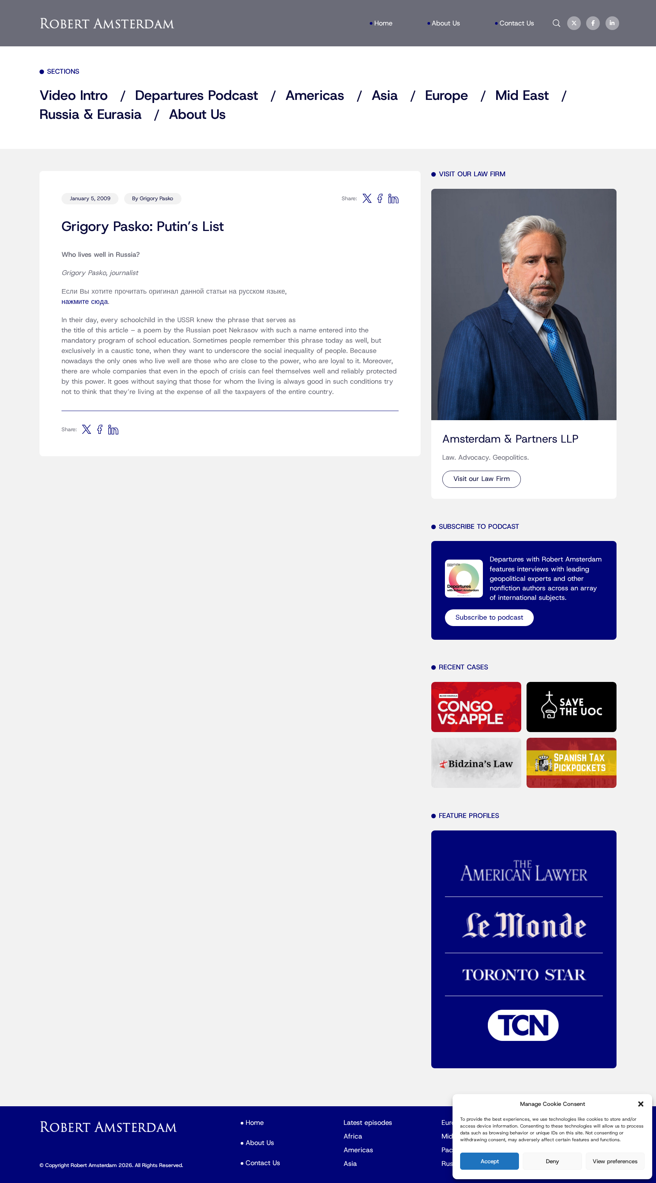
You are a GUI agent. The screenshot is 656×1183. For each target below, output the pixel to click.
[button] (641, 1104)
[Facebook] (593, 23)
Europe (446, 96)
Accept (490, 1161)
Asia (385, 96)
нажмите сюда (85, 301)
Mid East (522, 96)
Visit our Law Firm (481, 478)
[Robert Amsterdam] (107, 23)
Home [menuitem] (383, 23)
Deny (552, 1161)
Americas (314, 96)
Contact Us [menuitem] (517, 23)
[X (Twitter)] (574, 23)
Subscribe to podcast (489, 617)
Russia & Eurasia (90, 115)
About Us (197, 115)
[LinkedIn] (612, 23)
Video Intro (73, 96)
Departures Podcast (196, 96)
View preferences (615, 1161)
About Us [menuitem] (446, 23)
